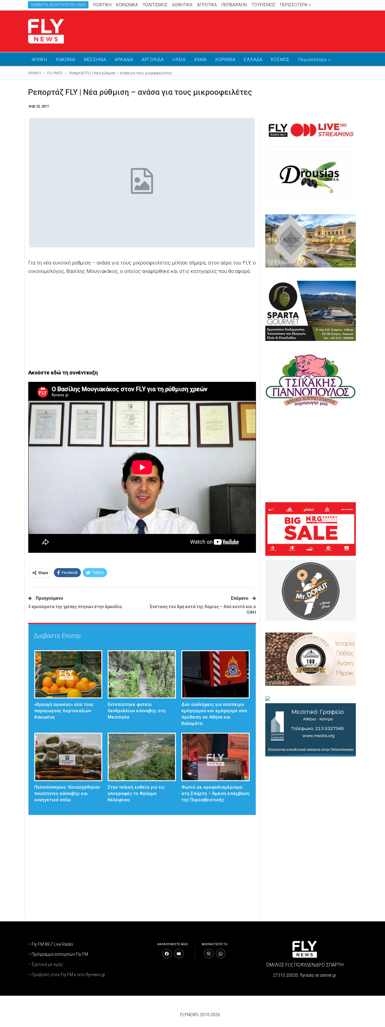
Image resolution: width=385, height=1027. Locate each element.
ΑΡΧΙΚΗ (39, 59)
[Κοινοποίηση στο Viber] (209, 953)
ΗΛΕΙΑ (178, 59)
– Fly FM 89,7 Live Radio (50, 944)
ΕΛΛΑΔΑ (253, 59)
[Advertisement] (249, 30)
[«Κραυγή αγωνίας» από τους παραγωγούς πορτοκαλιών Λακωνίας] (68, 674)
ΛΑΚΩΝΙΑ (65, 59)
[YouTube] (179, 953)
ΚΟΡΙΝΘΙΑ (225, 59)
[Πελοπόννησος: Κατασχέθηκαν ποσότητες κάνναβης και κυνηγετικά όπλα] (68, 757)
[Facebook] (167, 953)
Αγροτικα (207, 4)
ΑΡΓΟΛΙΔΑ (153, 59)
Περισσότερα (294, 4)
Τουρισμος (263, 4)
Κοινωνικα (127, 4)
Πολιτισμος (155, 4)
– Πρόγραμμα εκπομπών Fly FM (58, 954)
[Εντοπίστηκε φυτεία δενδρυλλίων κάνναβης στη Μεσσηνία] (142, 674)
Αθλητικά (182, 4)
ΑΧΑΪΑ (200, 59)
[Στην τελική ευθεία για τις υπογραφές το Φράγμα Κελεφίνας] (142, 757)
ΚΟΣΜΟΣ (280, 59)
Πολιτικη (102, 4)
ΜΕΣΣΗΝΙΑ (95, 59)
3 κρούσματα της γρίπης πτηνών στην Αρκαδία (75, 606)
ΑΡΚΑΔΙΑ (124, 59)
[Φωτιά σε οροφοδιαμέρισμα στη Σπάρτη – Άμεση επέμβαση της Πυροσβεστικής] (215, 757)
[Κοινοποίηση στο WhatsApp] (221, 953)
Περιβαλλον (234, 4)
